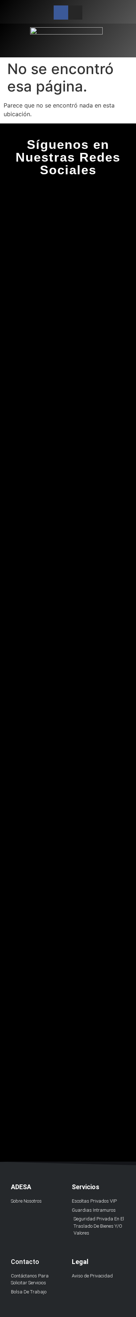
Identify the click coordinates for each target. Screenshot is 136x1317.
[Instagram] (75, 12)
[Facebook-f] (61, 12)
